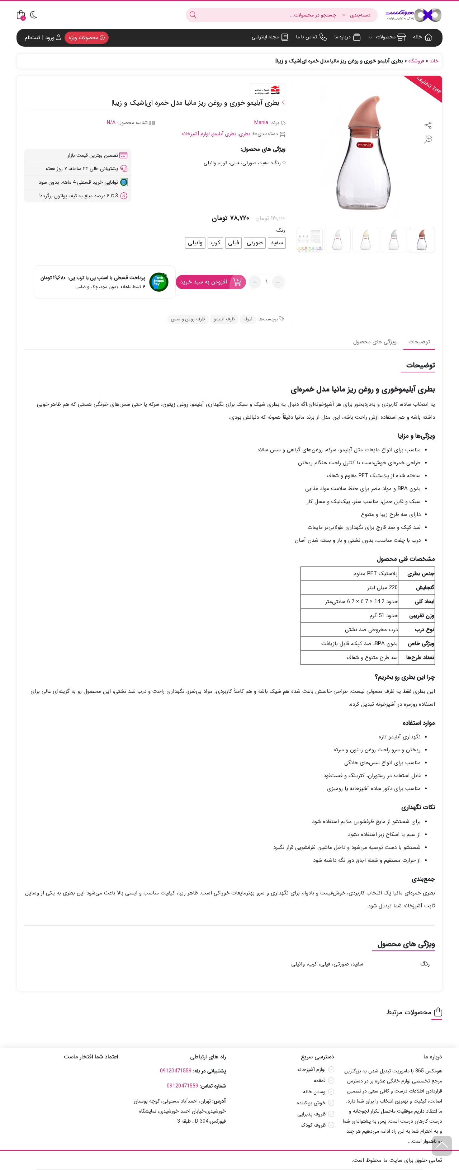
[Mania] (267, 90)
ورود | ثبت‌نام (40, 37)
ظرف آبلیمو (224, 319)
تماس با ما (306, 37)
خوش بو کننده (311, 1103)
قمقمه (320, 1081)
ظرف (247, 319)
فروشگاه (416, 61)
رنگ (280, 230)
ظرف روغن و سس (188, 319)
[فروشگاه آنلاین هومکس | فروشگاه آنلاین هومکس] (413, 15)
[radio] (276, 243)
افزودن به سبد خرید (203, 281)
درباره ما (343, 37)
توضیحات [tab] (419, 342)
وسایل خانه (314, 1092)
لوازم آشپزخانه (195, 134)
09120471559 (175, 1071)
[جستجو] (193, 15)
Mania (261, 123)
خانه (417, 37)
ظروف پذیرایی (311, 1114)
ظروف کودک (313, 1125)
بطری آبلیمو (224, 134)
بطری (244, 134)
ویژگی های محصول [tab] (375, 342)
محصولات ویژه (84, 38)
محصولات (385, 37)
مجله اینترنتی (265, 37)
